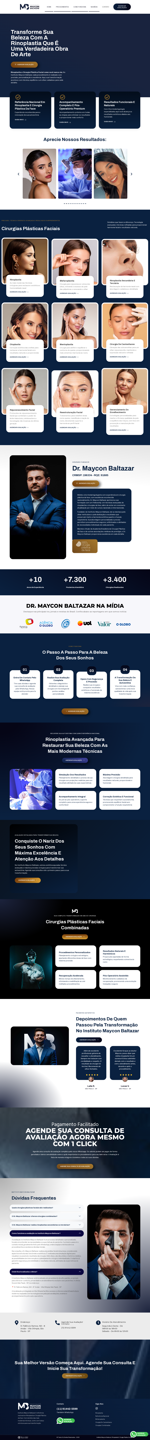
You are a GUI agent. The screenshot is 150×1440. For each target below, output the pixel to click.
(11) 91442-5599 (67, 1408)
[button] (18, 174)
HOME (49, 7)
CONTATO (105, 7)
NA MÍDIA (94, 7)
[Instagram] (96, 1408)
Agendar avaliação (18, 292)
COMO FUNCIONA (79, 7)
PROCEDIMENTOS (62, 7)
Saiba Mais (19, 119)
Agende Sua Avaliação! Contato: (72, 1323)
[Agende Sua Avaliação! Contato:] (57, 1322)
